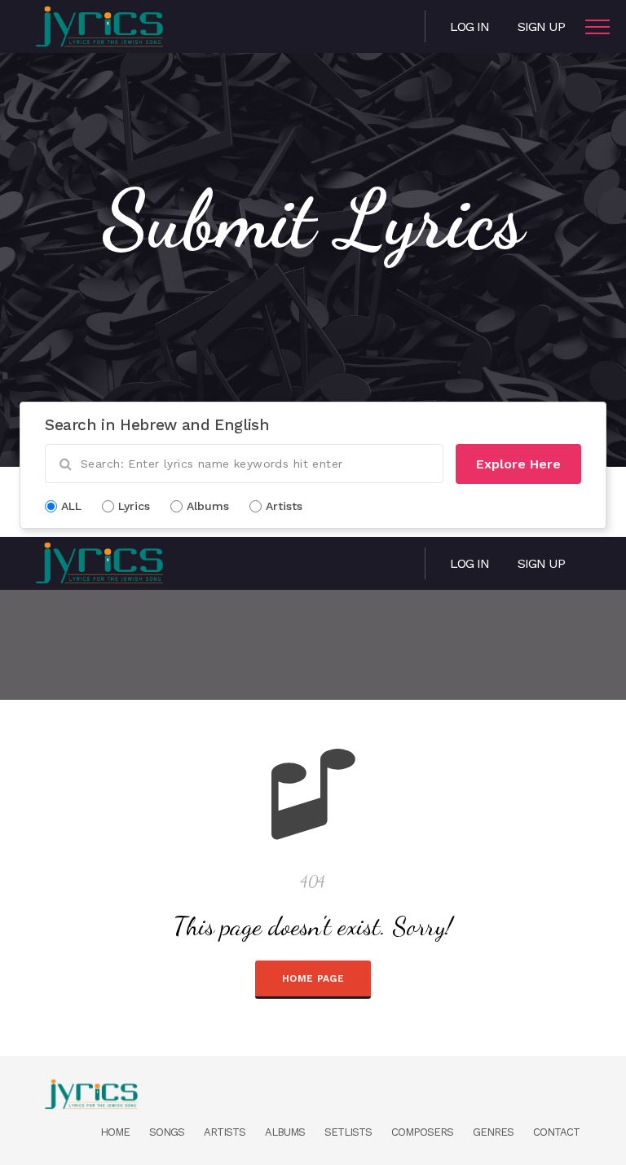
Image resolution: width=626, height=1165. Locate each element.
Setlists (348, 1132)
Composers (422, 1132)
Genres (493, 1132)
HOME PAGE (313, 978)
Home (115, 1132)
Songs (166, 1132)
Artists (224, 1132)
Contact (556, 1132)
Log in (469, 26)
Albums (285, 1132)
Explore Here (518, 464)
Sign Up (541, 26)
